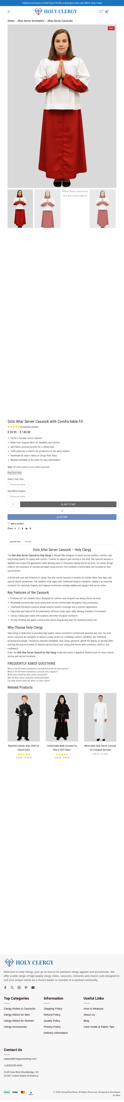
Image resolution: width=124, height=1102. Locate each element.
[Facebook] (5, 987)
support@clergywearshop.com (20, 1059)
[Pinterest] (26, 987)
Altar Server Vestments (31, 21)
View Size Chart (14, 473)
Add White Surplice (17, 491)
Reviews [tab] (28, 542)
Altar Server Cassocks (60, 21)
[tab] (15, 541)
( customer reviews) (29, 427)
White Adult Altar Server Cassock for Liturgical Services (100, 747)
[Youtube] (32, 987)
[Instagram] (19, 987)
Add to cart (70, 504)
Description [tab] (15, 542)
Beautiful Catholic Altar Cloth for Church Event (23, 747)
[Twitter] (12, 987)
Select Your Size (16, 479)
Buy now (63, 517)
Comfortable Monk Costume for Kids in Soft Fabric (62, 747)
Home (11, 21)
